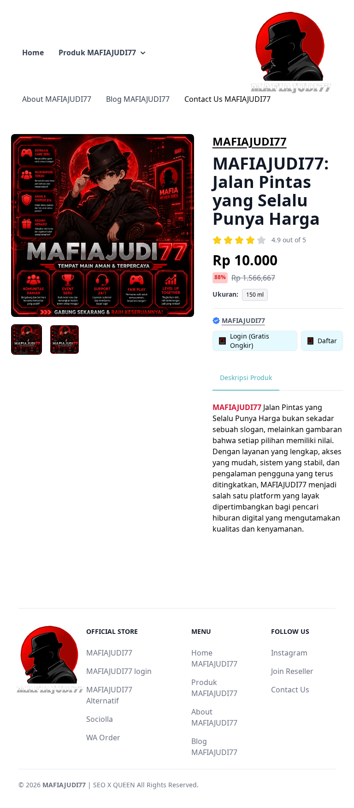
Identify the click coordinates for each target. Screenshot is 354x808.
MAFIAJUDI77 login (119, 671)
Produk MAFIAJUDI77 (97, 52)
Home (33, 52)
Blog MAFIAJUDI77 (138, 99)
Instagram (289, 653)
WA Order (103, 737)
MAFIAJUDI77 (249, 141)
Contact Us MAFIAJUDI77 (227, 99)
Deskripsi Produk (246, 377)
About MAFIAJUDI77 (56, 99)
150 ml (255, 295)
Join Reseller (292, 671)
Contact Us (290, 690)
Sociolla (99, 719)
